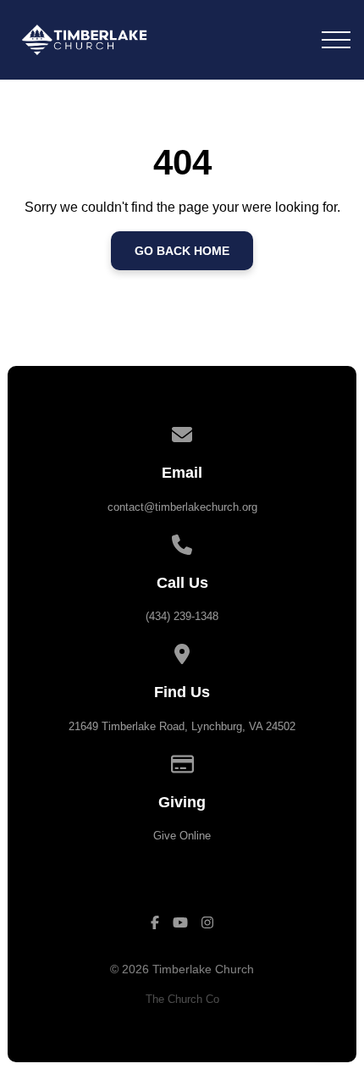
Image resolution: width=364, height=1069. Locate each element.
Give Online (182, 835)
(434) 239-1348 (182, 616)
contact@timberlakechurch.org (182, 507)
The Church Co (182, 999)
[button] (336, 39)
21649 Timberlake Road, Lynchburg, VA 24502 (182, 726)
